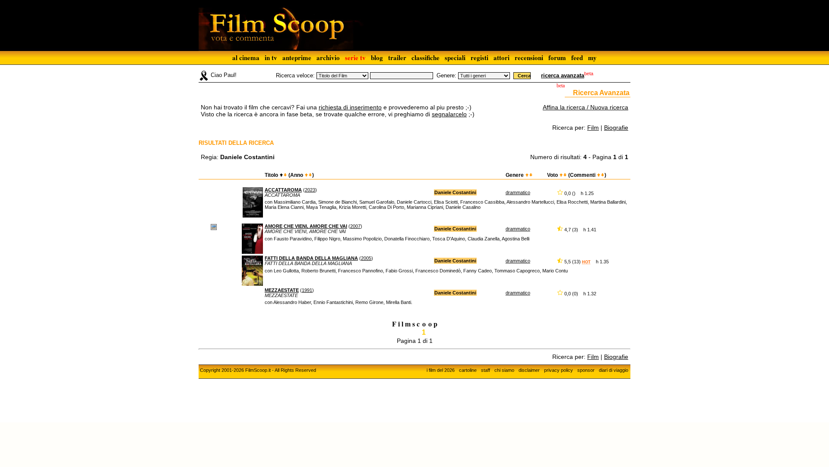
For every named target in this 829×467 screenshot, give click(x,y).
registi (479, 57)
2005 (366, 258)
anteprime (296, 57)
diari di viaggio (613, 370)
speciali (455, 57)
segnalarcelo (449, 114)
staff (485, 370)
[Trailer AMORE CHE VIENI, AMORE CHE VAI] (213, 226)
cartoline (468, 370)
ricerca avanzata (562, 75)
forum (557, 57)
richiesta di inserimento (350, 107)
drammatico (518, 192)
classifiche (425, 57)
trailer (397, 57)
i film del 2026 (441, 370)
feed (577, 57)
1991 (307, 290)
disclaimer (529, 370)
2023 (310, 189)
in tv (271, 57)
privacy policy (558, 370)
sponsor (586, 370)
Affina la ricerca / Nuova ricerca (585, 107)
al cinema (245, 57)
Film (593, 127)
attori (501, 57)
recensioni (529, 57)
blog (377, 57)
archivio (328, 57)
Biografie (616, 127)
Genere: (446, 75)
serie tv (355, 57)
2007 (355, 226)
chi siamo (504, 370)
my (592, 57)
